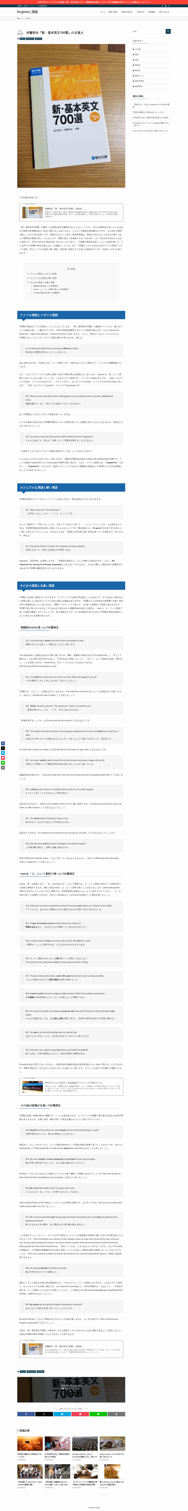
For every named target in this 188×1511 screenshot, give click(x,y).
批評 (137, 54)
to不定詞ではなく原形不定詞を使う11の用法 (150, 118)
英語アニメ (139, 76)
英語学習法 (30, 38)
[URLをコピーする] (116, 1414)
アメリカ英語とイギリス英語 (43, 274)
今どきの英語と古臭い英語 (42, 282)
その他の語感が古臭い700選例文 (46, 293)
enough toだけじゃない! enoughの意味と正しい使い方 (151, 124)
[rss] (165, 5)
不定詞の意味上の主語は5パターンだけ (148, 112)
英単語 (137, 65)
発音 (137, 60)
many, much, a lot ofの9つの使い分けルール (150, 131)
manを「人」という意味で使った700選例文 (51, 289)
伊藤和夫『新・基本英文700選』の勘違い (64, 209)
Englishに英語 (27, 11)
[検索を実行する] (168, 31)
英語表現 (38, 38)
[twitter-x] (162, 5)
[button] (26, 1414)
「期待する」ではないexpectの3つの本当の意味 (151, 105)
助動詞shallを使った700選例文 (45, 286)
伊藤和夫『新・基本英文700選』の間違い (64, 1346)
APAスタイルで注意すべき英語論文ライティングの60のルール (73, 1083)
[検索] (169, 5)
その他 (137, 49)
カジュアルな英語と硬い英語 (43, 278)
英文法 (22, 38)
